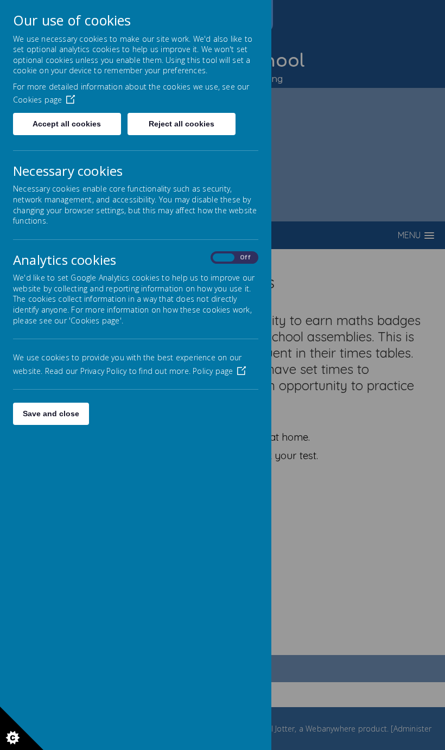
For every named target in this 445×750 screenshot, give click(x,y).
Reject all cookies (181, 123)
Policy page (213, 371)
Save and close (51, 413)
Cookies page (37, 99)
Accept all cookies (67, 123)
